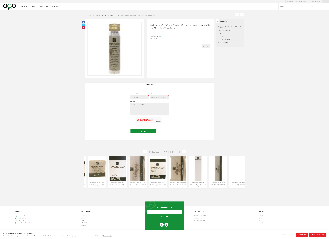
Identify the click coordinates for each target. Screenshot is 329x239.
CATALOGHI (84, 218)
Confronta (204, 46)
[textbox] (294, 6)
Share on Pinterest (83, 27)
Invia (144, 131)
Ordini (260, 218)
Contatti (83, 215)
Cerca (313, 6)
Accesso (291, 1)
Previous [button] (145, 151)
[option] (94, 173)
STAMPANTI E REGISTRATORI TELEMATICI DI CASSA (229, 26)
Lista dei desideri (263, 223)
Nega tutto (302, 234)
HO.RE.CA (220, 36)
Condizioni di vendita (199, 220)
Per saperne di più (107, 236)
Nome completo (134, 94)
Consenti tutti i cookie (318, 234)
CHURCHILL (84, 220)
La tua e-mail (153, 94)
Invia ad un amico (208, 46)
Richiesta (132, 101)
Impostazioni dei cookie (287, 234)
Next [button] (184, 151)
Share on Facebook (83, 22)
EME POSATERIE (85, 223)
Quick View (92, 170)
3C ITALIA (158, 36)
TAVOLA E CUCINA (223, 43)
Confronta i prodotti (316, 1)
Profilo (261, 215)
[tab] (149, 84)
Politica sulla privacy (199, 218)
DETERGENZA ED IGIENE (224, 30)
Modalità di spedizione (200, 215)
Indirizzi (261, 220)
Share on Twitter (83, 25)
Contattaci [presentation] (149, 85)
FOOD (219, 33)
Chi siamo (83, 225)
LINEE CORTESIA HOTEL (224, 40)
